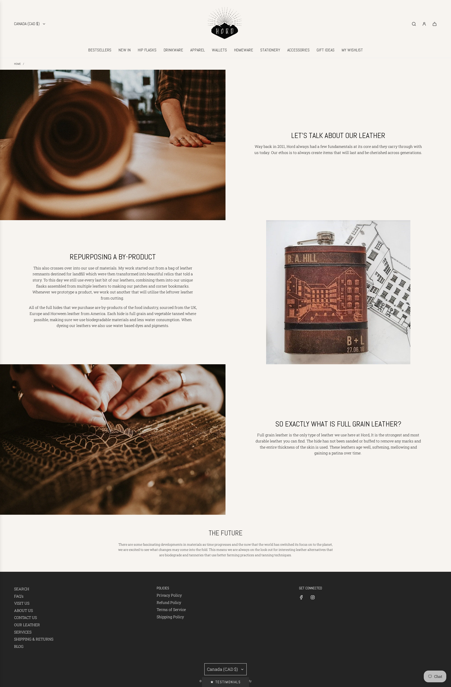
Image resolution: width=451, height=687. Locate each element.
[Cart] (434, 24)
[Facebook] (301, 597)
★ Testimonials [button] (225, 681)
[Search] (414, 24)
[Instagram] (312, 597)
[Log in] (424, 24)
